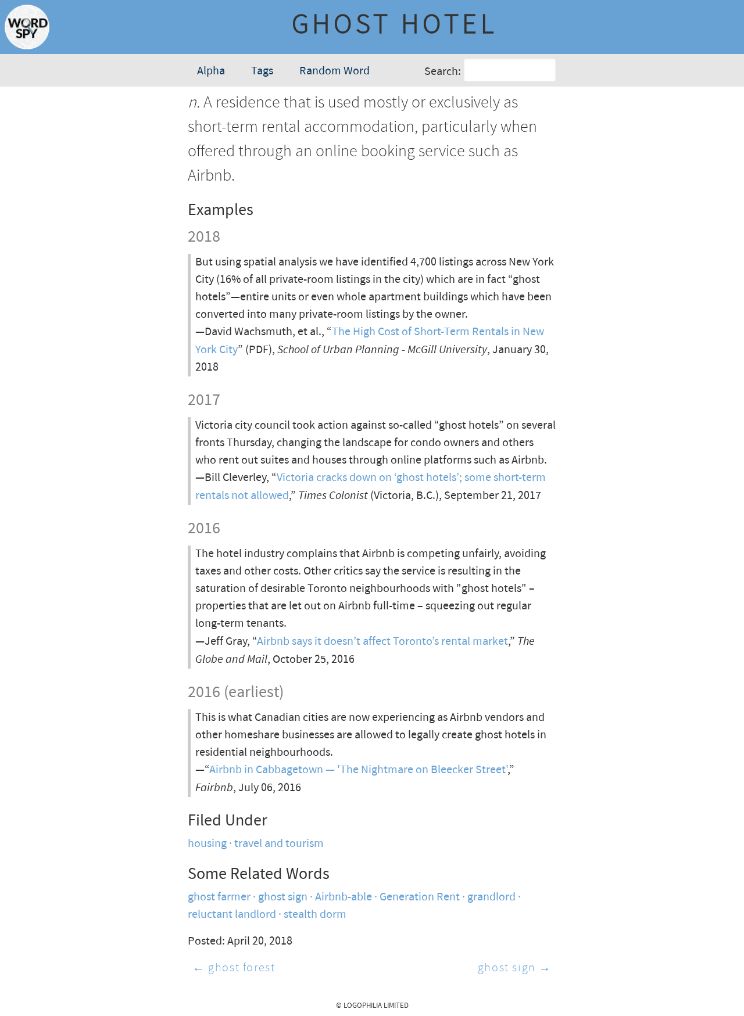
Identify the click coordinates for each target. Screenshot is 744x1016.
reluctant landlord (232, 914)
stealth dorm (315, 914)
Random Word (334, 71)
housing (207, 844)
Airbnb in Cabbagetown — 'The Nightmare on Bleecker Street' (358, 770)
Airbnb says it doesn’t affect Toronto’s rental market (382, 641)
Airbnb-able (343, 897)
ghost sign (282, 897)
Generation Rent (420, 897)
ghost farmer (219, 897)
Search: (442, 72)
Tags (262, 71)
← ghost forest (233, 968)
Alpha (211, 71)
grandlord (491, 897)
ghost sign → (515, 968)
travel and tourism (279, 844)
